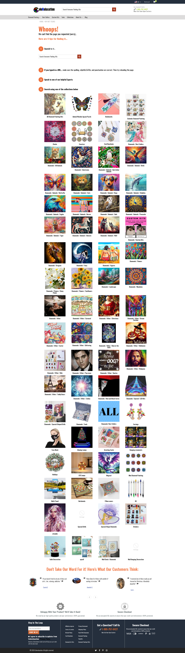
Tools (63, 17)
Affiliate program (69, 626)
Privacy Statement (83, 626)
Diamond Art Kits (69, 642)
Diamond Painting (33, 17)
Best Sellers (46, 17)
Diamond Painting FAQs (84, 642)
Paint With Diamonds (83, 633)
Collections (70, 17)
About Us (79, 17)
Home (41, 21)
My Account (147, 2)
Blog (86, 17)
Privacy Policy (44, 639)
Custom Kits (55, 17)
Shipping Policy (82, 629)
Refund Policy (68, 633)
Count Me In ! (33, 632)
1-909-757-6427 (142, 9)
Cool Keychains (69, 636)
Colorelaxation (39, 650)
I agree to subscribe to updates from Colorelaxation (42, 637)
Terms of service (69, 629)
